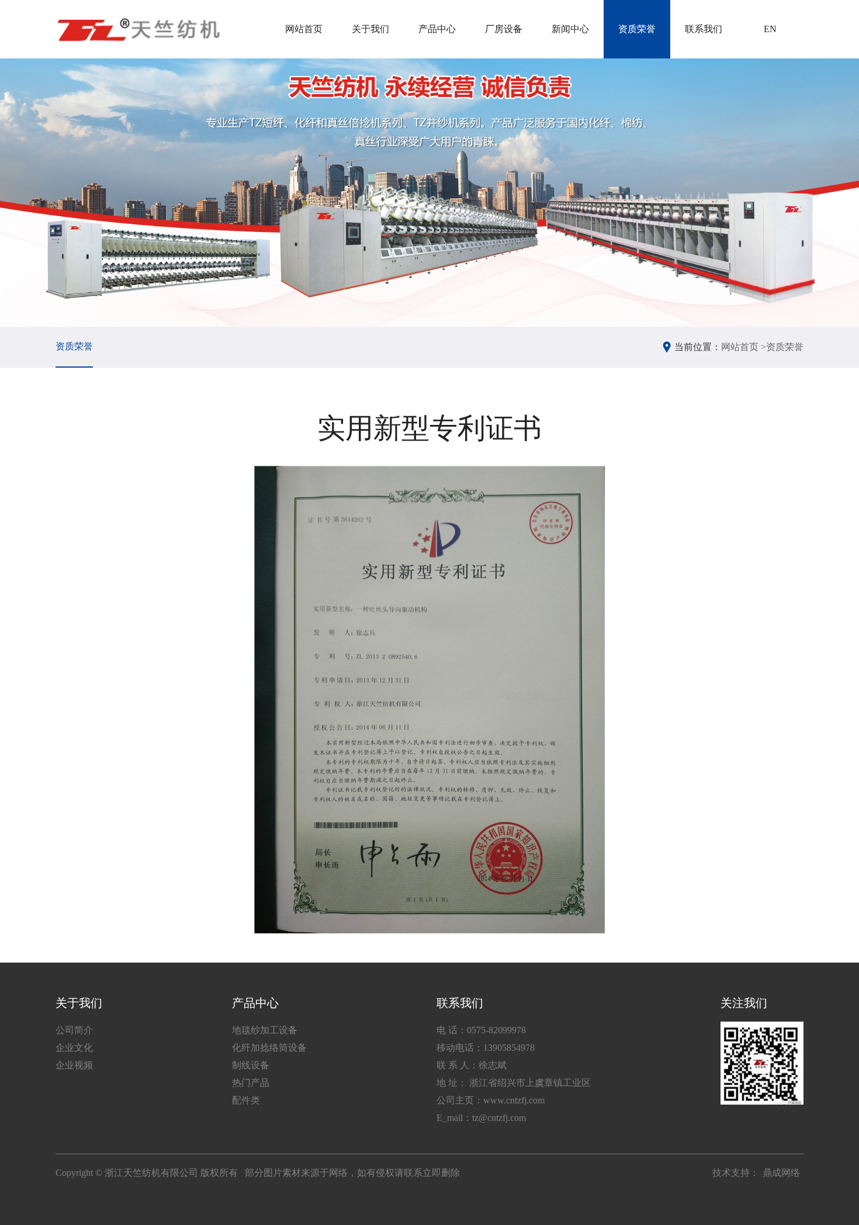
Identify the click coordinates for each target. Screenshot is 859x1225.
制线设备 (250, 1065)
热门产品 (250, 1083)
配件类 (246, 1100)
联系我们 (703, 29)
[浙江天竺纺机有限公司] (138, 29)
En (770, 29)
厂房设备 (503, 29)
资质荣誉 (637, 29)
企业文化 (74, 1048)
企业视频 (74, 1065)
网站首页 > (743, 347)
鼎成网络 (781, 1173)
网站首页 (304, 29)
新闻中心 (570, 29)
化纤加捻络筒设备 (269, 1048)
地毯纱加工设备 (264, 1030)
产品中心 (437, 29)
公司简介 (74, 1030)
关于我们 (370, 29)
